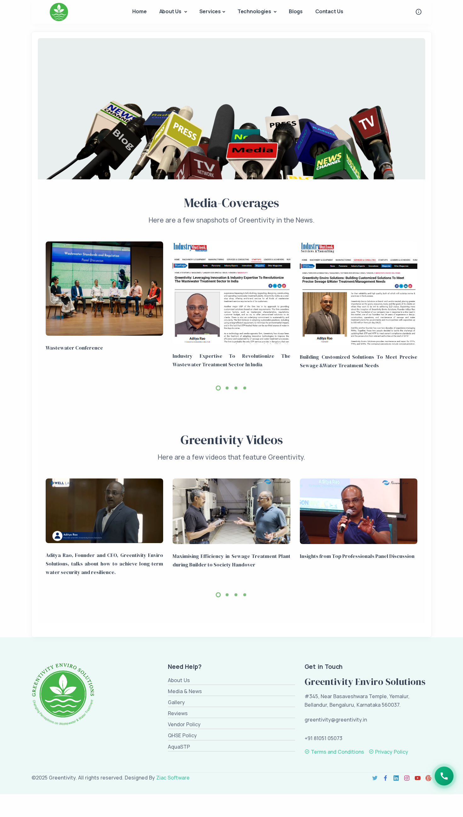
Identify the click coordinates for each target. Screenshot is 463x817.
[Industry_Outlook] (231, 292)
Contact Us (329, 11)
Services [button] (210, 11)
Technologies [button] (254, 11)
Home (139, 11)
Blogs (296, 11)
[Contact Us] (444, 776)
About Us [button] (171, 11)
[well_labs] (104, 510)
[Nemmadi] (231, 511)
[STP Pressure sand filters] (358, 293)
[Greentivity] (59, 11)
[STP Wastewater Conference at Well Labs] (104, 288)
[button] (218, 388)
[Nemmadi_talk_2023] (358, 511)
